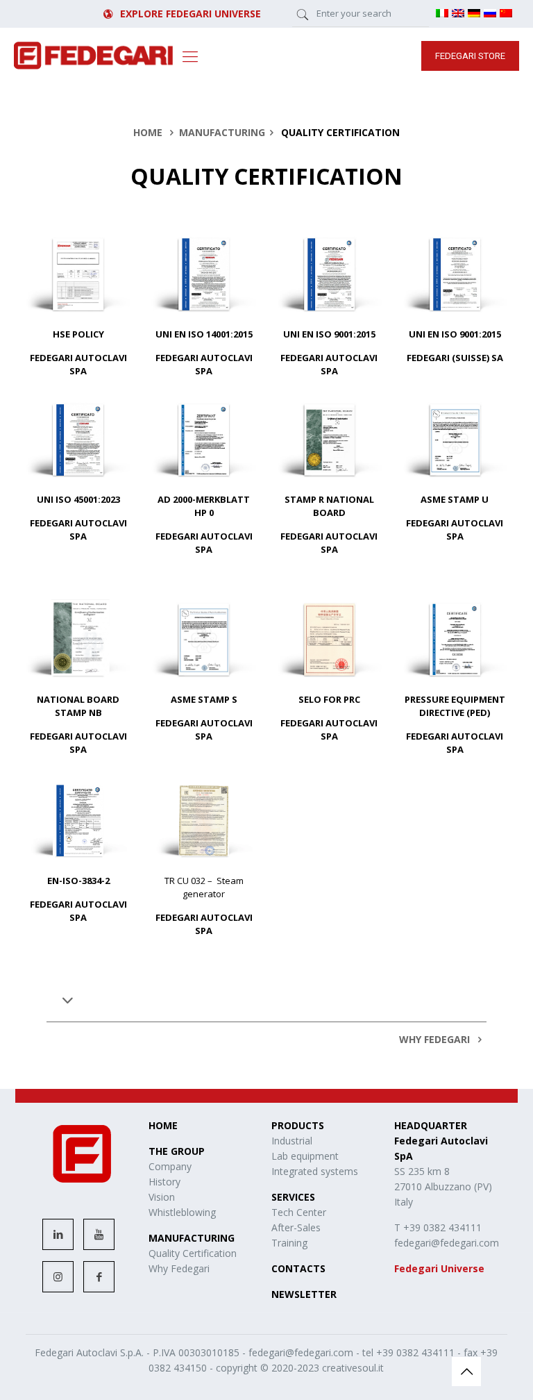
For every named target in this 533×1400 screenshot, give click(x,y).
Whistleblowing (182, 1212)
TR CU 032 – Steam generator (204, 887)
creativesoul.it (353, 1367)
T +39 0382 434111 (438, 1227)
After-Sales (296, 1227)
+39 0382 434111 (415, 1352)
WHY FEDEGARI (436, 1039)
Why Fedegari (179, 1268)
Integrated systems (314, 1171)
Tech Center (298, 1212)
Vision (162, 1196)
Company (170, 1166)
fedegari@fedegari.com (300, 1352)
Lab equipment (305, 1155)
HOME (147, 132)
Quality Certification (193, 1253)
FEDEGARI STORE (470, 56)
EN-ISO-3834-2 (78, 880)
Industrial (291, 1140)
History (164, 1181)
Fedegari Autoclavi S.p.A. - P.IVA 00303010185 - (141, 1352)
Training (289, 1242)
